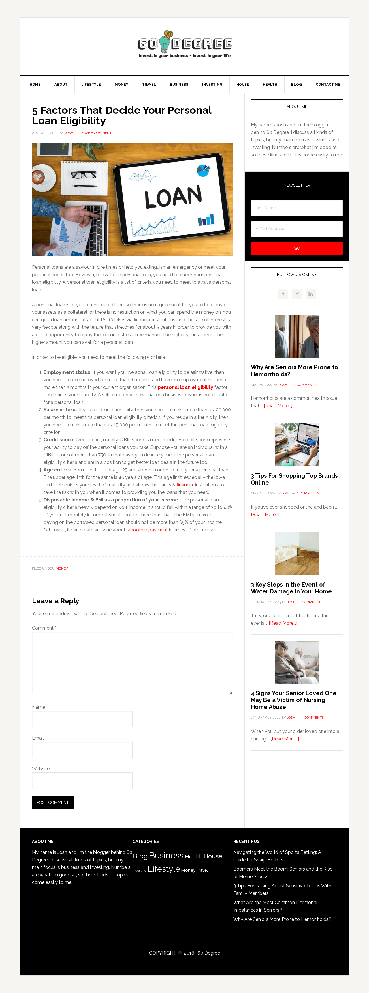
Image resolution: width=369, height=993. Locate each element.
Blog (140, 856)
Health (193, 856)
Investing (139, 870)
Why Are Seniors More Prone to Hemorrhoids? (282, 919)
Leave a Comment (96, 133)
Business (166, 855)
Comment (44, 628)
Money (62, 568)
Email (38, 738)
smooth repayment (147, 530)
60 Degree (184, 46)
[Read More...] (278, 405)
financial (185, 485)
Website (41, 768)
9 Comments (313, 718)
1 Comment (312, 602)
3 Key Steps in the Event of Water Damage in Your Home (291, 588)
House (213, 856)
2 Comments (305, 385)
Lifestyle (164, 869)
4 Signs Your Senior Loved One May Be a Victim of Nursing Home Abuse (293, 700)
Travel (202, 870)
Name (38, 707)
